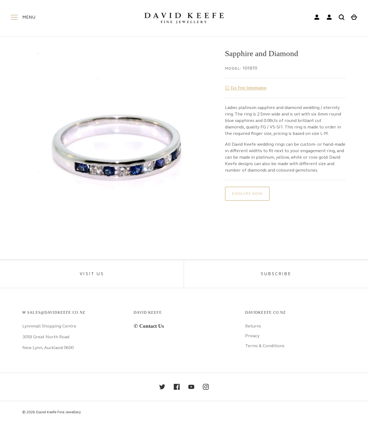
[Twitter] (162, 387)
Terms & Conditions (264, 345)
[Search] (342, 17)
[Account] (317, 17)
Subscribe (276, 273)
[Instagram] (206, 387)
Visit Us (92, 273)
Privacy (252, 335)
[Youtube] (191, 387)
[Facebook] (177, 387)
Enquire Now (247, 193)
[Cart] (354, 17)
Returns (253, 326)
